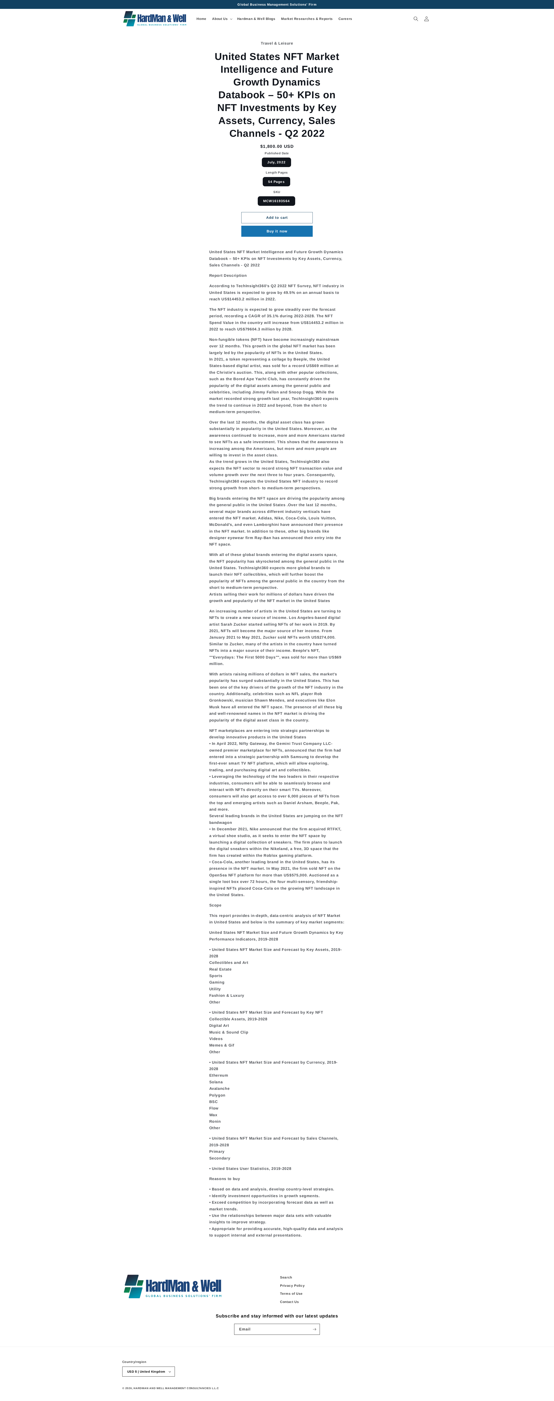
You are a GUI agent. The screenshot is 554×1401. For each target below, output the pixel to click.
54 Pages (276, 182)
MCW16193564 (276, 201)
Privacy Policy (292, 1285)
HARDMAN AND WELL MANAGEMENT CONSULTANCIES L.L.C (176, 1388)
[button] (221, 19)
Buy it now (277, 231)
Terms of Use (291, 1293)
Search (286, 1277)
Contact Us (289, 1302)
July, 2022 (276, 162)
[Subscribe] (314, 1329)
